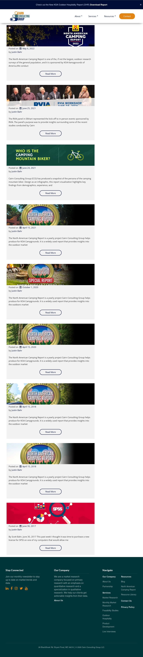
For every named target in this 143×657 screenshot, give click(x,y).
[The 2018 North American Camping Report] (51, 453)
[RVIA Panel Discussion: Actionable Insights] (51, 95)
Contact (127, 16)
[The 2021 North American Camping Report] (51, 215)
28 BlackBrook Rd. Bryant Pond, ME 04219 (56, 647)
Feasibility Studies (110, 610)
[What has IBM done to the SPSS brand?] (51, 513)
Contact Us (126, 600)
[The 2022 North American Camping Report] (51, 35)
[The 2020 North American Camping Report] (51, 334)
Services (92, 16)
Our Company (109, 576)
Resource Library (128, 594)
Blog (123, 581)
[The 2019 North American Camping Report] (51, 394)
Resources (109, 16)
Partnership (108, 586)
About (77, 16)
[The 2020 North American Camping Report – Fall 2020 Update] (51, 274)
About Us (58, 600)
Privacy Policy (127, 607)
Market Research (110, 597)
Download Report (98, 4)
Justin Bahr (17, 52)
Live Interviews (109, 631)
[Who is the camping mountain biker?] (51, 155)
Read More (50, 73)
